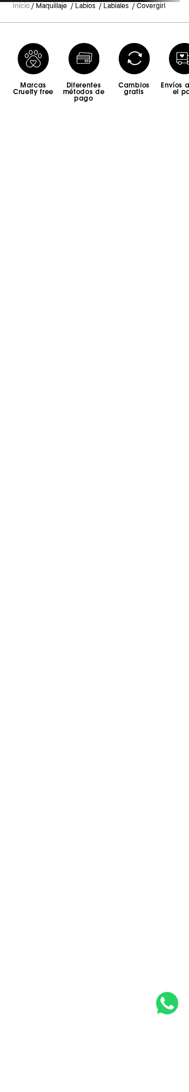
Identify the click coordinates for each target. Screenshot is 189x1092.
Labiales (116, 6)
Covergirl (151, 6)
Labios (85, 6)
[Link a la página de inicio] (21, 6)
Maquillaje (51, 6)
